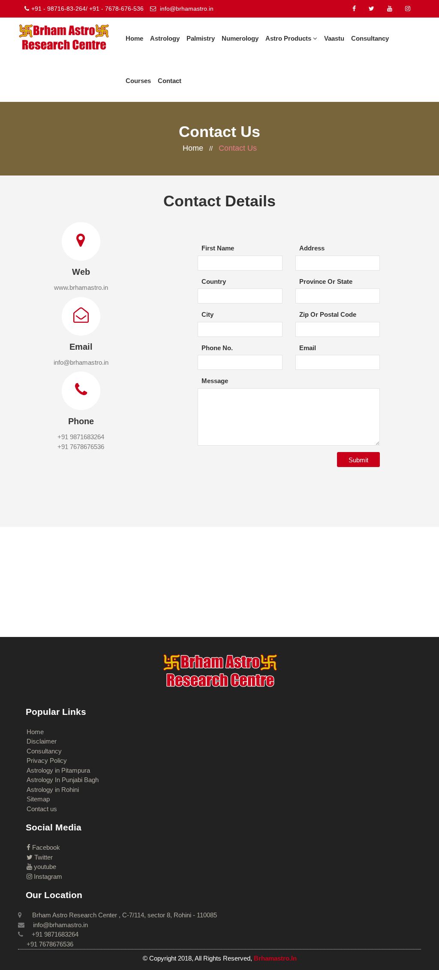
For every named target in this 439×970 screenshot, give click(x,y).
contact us (238, 148)
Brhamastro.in (275, 958)
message (214, 380)
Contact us (42, 808)
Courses (138, 80)
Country (213, 281)
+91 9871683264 (80, 436)
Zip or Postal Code (327, 314)
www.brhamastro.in (81, 287)
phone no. (217, 347)
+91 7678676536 (80, 446)
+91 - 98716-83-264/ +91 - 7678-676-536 (87, 8)
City (207, 314)
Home (134, 38)
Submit (358, 460)
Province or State (325, 281)
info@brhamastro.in (185, 8)
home (193, 148)
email (307, 347)
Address (312, 248)
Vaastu (334, 38)
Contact (169, 80)
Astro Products (289, 38)
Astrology (165, 38)
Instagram (47, 876)
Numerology (240, 38)
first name (217, 248)
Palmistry (200, 38)
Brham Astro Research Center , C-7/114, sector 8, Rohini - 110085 (123, 915)
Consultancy (370, 38)
